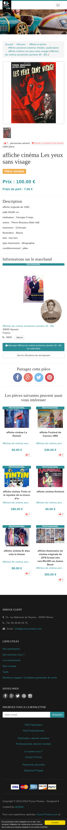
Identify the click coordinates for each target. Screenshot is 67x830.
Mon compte (9, 666)
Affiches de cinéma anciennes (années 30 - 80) (28, 326)
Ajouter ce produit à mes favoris (49, 143)
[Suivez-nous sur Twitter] (17, 696)
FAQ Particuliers (33, 724)
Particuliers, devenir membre (33, 738)
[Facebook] (17, 377)
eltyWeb (19, 806)
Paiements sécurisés (33, 764)
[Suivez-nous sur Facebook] (5, 696)
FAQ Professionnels (33, 730)
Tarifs (5, 672)
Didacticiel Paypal (33, 770)
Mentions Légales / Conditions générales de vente (30, 677)
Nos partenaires (11, 648)
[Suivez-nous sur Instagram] (30, 696)
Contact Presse (33, 757)
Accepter (55, 822)
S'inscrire (57, 714)
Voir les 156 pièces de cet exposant (33, 355)
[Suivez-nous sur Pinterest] (24, 696)
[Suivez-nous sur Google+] (11, 696)
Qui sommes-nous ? (14, 654)
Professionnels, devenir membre (33, 743)
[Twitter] (38, 377)
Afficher (19, 337)
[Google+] (28, 377)
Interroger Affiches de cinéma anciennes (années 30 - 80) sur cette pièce (35, 347)
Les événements (12, 660)
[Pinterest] (49, 377)
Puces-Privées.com (47, 814)
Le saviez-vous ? (33, 751)
